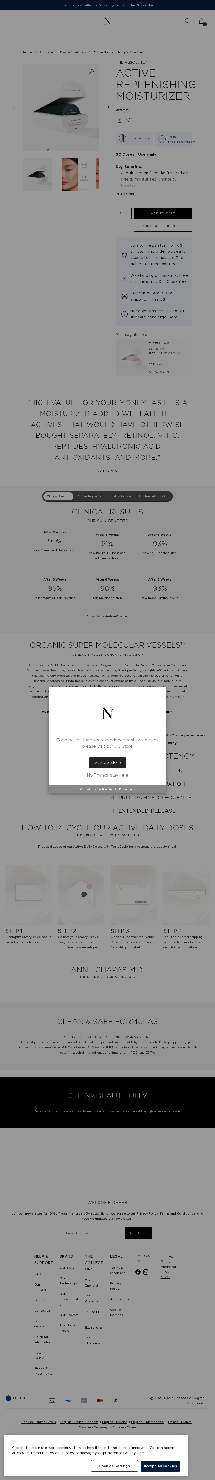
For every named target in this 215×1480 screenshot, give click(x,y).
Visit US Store (107, 762)
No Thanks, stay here (107, 775)
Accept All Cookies (160, 1466)
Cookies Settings (114, 1466)
